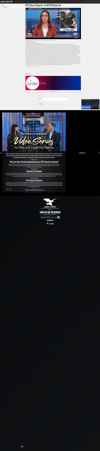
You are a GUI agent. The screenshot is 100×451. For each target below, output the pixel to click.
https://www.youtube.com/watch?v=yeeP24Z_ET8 (35, 66)
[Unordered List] (48, 100)
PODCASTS (92, 1)
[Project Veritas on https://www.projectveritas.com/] (45, 83)
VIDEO (88, 1)
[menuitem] (84, 1)
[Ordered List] (47, 100)
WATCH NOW (82, 152)
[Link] (51, 100)
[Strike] (45, 100)
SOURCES (96, 1)
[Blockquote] (49, 100)
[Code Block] (50, 100)
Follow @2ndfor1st (50, 220)
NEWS (86, 1)
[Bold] (42, 100)
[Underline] (44, 100)
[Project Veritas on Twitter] (42, 83)
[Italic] (43, 100)
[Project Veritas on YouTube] (43, 83)
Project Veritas (4, 7)
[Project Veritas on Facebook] (40, 83)
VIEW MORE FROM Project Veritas (53, 91)
